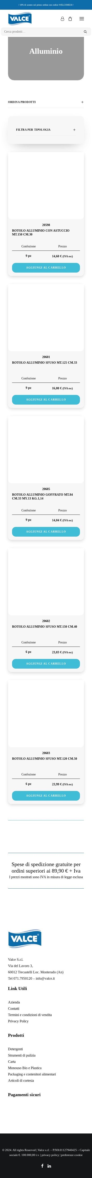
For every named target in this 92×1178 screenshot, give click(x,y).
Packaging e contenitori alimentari (32, 1074)
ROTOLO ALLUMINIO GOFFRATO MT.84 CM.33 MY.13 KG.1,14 (42, 496)
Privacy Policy (18, 1021)
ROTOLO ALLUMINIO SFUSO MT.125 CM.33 (44, 362)
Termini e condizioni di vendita (30, 1015)
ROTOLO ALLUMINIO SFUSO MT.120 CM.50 (44, 758)
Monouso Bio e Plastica (25, 1068)
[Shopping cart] (68, 19)
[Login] (60, 19)
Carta (12, 1062)
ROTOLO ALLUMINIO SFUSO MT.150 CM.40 (44, 626)
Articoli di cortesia (21, 1080)
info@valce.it (45, 978)
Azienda (14, 1002)
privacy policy (50, 1155)
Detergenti (15, 1049)
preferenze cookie (72, 1155)
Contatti (13, 1008)
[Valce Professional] (20, 18)
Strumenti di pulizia (22, 1055)
